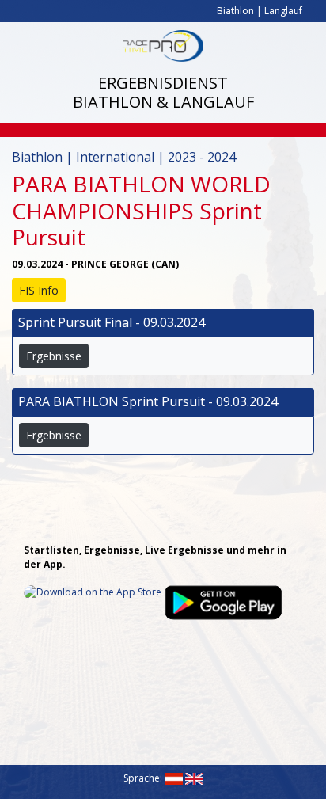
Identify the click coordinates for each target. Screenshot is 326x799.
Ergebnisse (54, 355)
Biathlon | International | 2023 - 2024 (124, 157)
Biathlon (235, 10)
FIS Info (39, 290)
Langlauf (283, 10)
